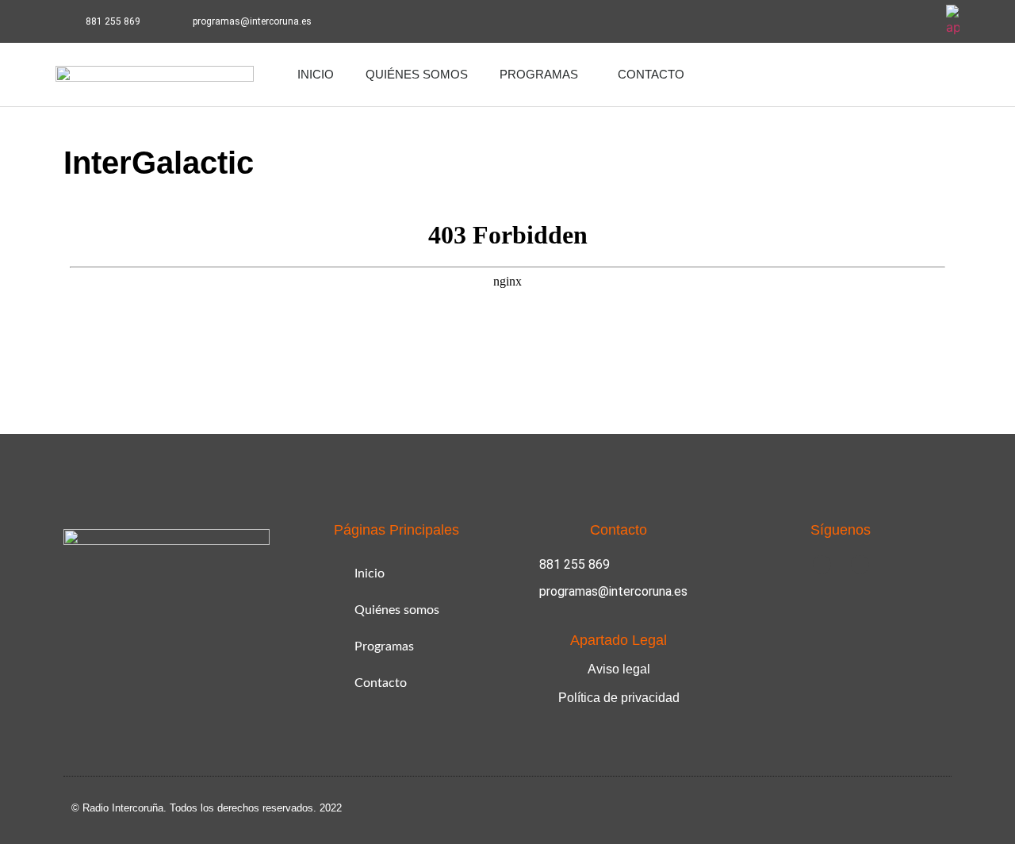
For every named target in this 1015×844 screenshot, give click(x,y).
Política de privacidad (619, 697)
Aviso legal (619, 669)
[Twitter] (917, 21)
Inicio (315, 74)
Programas (539, 74)
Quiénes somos (417, 74)
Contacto (651, 74)
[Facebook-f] (873, 21)
